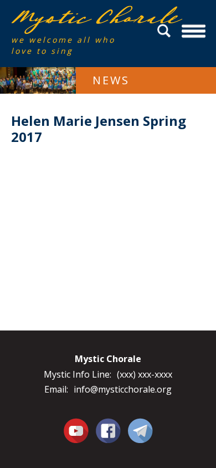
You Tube (76, 430)
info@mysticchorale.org (123, 389)
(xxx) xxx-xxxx (144, 374)
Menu (194, 31)
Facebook (108, 424)
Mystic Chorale (74, 17)
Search (166, 31)
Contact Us (140, 430)
